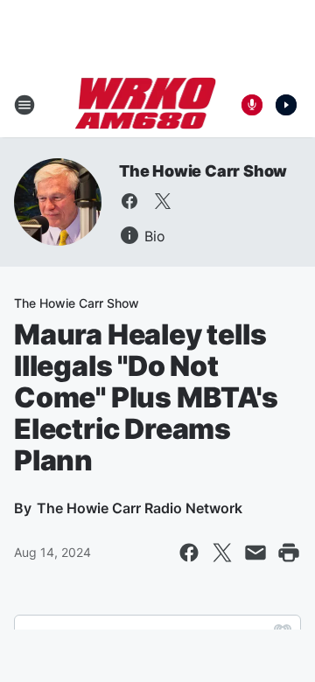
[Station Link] (145, 105)
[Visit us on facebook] (129, 201)
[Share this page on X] (222, 552)
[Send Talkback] (252, 104)
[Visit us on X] (162, 201)
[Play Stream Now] (286, 104)
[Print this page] (288, 552)
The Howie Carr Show (203, 171)
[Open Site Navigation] (24, 104)
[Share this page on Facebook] (189, 552)
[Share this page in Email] (255, 552)
